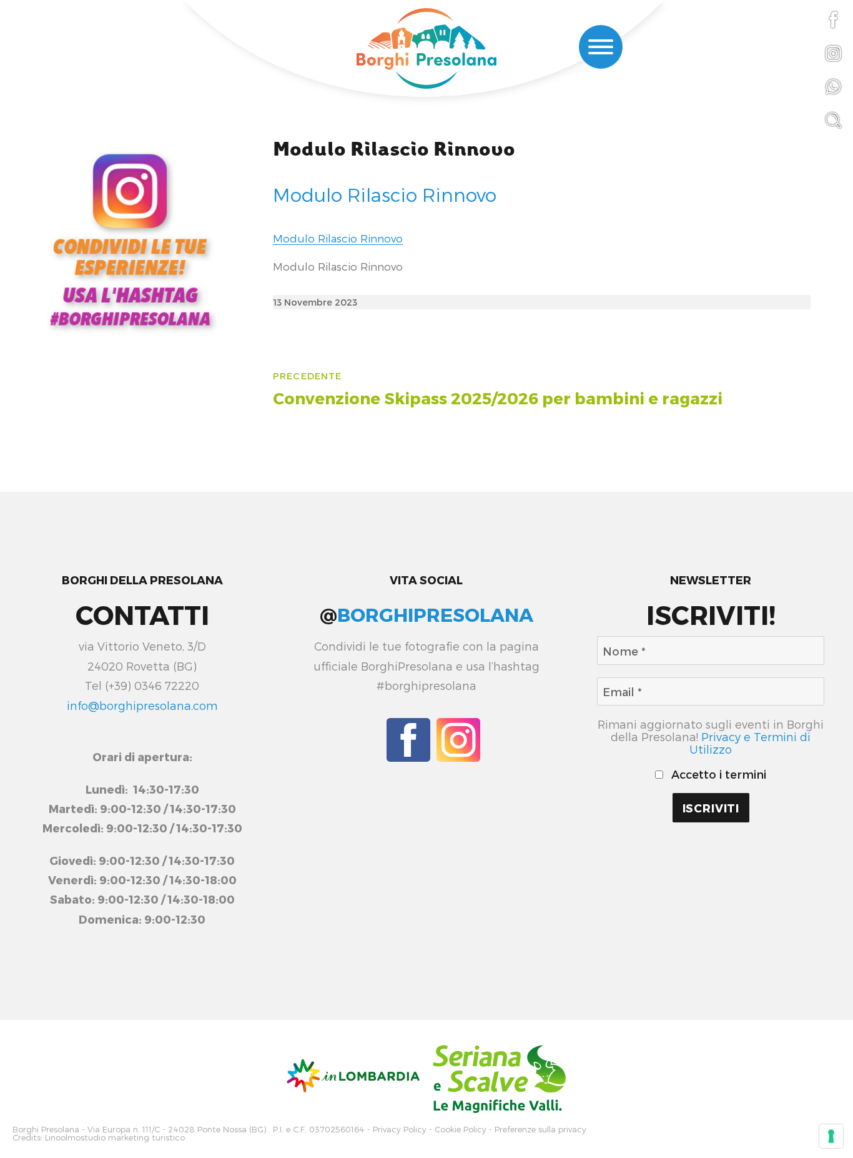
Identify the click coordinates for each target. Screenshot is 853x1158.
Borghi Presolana (45, 1130)
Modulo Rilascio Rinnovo (394, 149)
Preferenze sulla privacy (540, 1130)
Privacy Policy (399, 1130)
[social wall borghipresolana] (129, 238)
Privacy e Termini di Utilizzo (750, 743)
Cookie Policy (460, 1130)
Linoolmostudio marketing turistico (115, 1138)
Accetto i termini (717, 774)
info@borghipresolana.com (142, 705)
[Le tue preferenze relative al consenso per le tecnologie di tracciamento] (831, 1136)
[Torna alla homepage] (426, 50)
